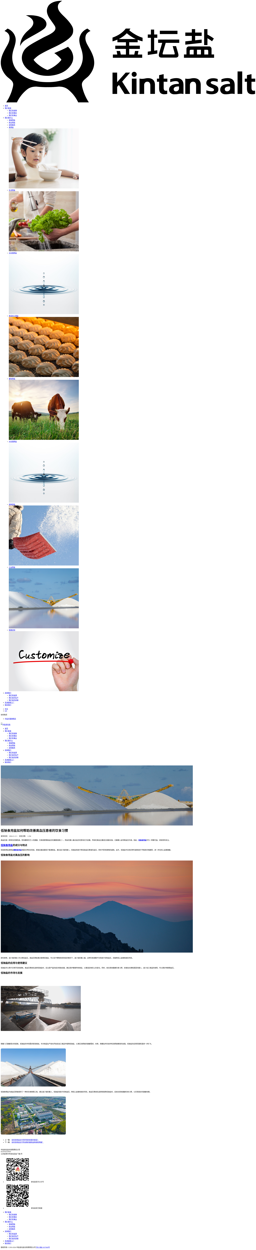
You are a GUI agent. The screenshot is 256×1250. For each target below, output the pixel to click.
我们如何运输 (13, 700)
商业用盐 (12, 745)
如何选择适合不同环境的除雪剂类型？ (25, 1140)
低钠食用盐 (142, 840)
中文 (6, 709)
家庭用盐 (12, 743)
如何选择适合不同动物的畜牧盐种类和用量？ (28, 1142)
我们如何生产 (13, 698)
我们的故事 (13, 110)
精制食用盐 (18, 850)
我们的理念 (13, 113)
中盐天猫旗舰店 (10, 719)
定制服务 (12, 748)
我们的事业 (13, 115)
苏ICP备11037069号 (43, 1247)
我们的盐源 (13, 695)
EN (6, 711)
